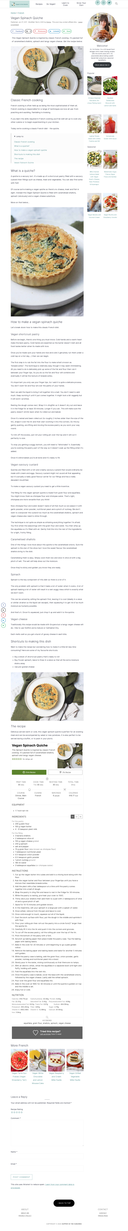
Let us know (45, 1034)
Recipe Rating (17, 1109)
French (21, 13)
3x (80, 817)
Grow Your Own (81, 4)
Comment (16, 1118)
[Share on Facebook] (3, 605)
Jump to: (20, 136)
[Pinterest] (97, 2)
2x (76, 817)
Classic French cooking (24, 142)
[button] (13, 759)
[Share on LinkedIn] (3, 620)
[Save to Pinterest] (3, 615)
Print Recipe (30, 772)
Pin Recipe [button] (66, 772)
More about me (101, 65)
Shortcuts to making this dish (27, 154)
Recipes (39, 4)
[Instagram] (103, 2)
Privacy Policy (25, 1215)
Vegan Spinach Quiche (24, 163)
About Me (25, 1213)
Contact (103, 1213)
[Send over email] (3, 625)
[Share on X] (3, 610)
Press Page (103, 1215)
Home (13, 13)
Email (14, 1164)
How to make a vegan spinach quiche (30, 150)
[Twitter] (109, 2)
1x (72, 817)
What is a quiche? (22, 146)
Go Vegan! (51, 4)
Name (14, 1152)
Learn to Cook (65, 4)
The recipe (19, 158)
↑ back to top (64, 1203)
